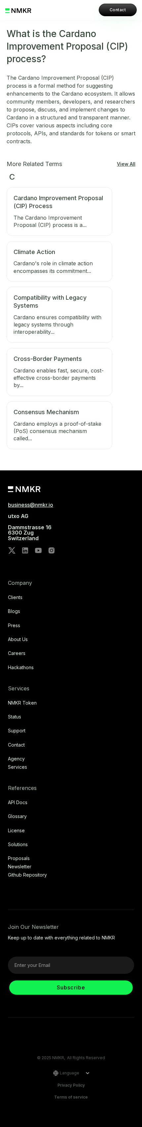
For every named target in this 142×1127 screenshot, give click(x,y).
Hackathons (21, 667)
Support (16, 730)
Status (14, 716)
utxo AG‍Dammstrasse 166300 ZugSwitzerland (30, 527)
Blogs (14, 611)
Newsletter (19, 866)
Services (17, 767)
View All (126, 164)
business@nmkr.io (30, 504)
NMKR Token (22, 703)
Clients (15, 597)
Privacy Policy (71, 1085)
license (16, 830)
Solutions (18, 844)
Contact (118, 9)
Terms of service (71, 1097)
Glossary (17, 816)
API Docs (17, 802)
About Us (18, 639)
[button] (69, 1073)
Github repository (27, 875)
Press (14, 625)
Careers (16, 653)
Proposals (19, 858)
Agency (16, 758)
